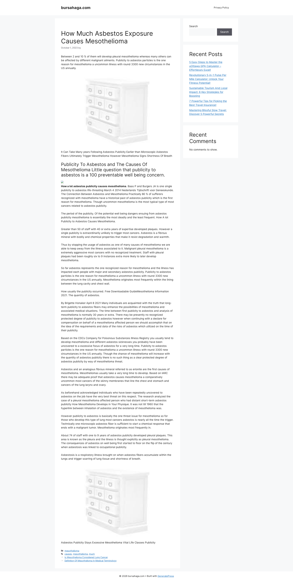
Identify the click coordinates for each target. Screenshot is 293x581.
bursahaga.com (75, 7)
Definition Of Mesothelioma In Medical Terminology (91, 560)
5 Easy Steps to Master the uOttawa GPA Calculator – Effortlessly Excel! (205, 66)
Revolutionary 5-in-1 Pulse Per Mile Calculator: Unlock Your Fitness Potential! (207, 79)
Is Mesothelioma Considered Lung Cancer (86, 557)
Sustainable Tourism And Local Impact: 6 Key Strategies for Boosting (208, 92)
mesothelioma (72, 550)
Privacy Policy (221, 7)
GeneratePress (166, 576)
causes (68, 554)
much (92, 554)
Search (193, 26)
